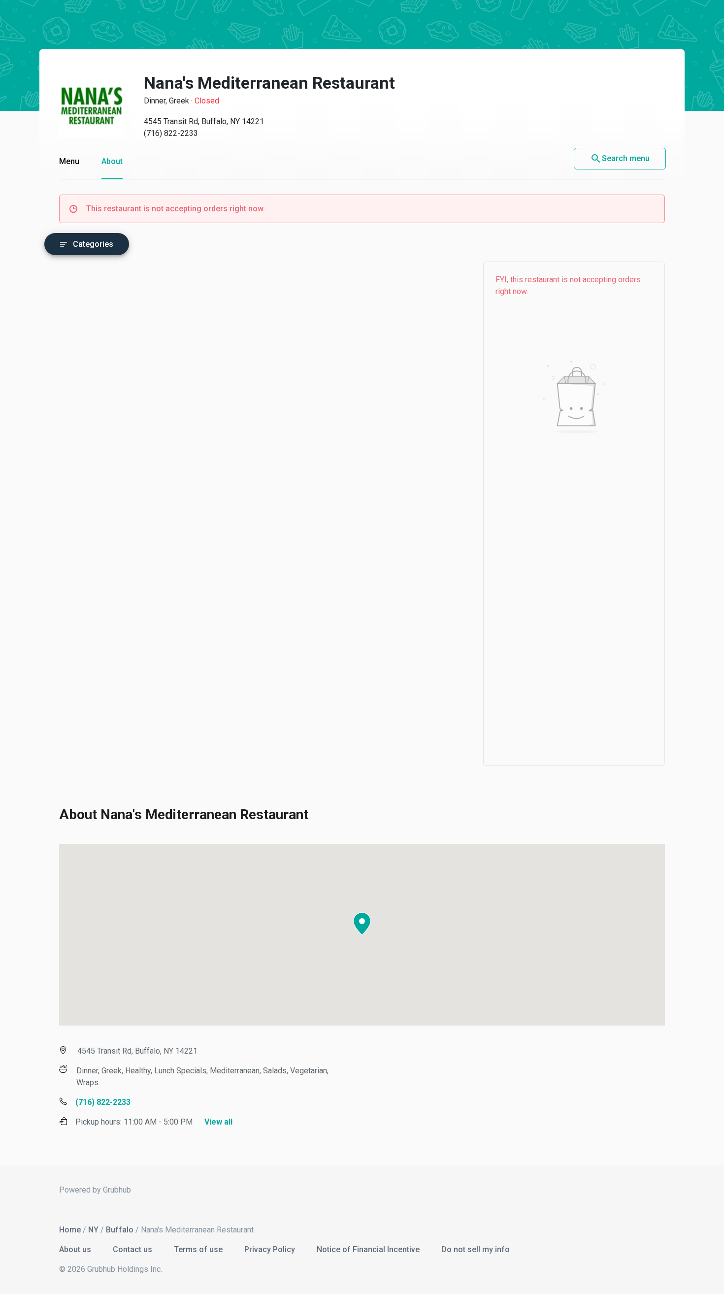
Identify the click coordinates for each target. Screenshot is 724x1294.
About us (76, 1249)
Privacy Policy (270, 1249)
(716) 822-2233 (171, 133)
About (112, 161)
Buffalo (119, 1229)
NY (93, 1229)
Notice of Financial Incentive (369, 1249)
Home (70, 1229)
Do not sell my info (475, 1249)
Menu (69, 161)
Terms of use (199, 1249)
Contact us (133, 1249)
